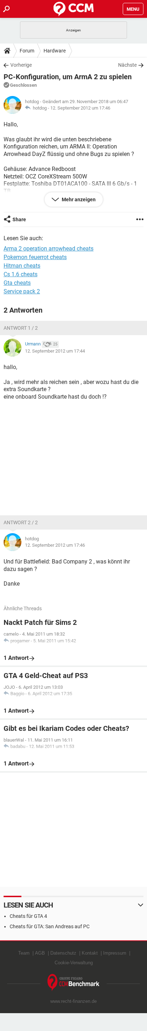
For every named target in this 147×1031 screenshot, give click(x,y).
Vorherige (21, 65)
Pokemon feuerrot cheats (35, 257)
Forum (27, 51)
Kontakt (90, 953)
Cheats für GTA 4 (28, 916)
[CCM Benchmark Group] (73, 982)
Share (19, 219)
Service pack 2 (22, 291)
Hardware (55, 51)
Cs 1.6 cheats (20, 274)
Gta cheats (17, 282)
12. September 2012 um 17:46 (80, 108)
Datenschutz (63, 953)
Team (24, 953)
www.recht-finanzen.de (73, 1001)
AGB (40, 953)
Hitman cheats (22, 265)
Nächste (127, 65)
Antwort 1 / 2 (21, 328)
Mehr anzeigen (78, 199)
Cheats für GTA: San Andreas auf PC (50, 926)
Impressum (114, 953)
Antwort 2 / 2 (21, 522)
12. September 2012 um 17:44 (55, 351)
